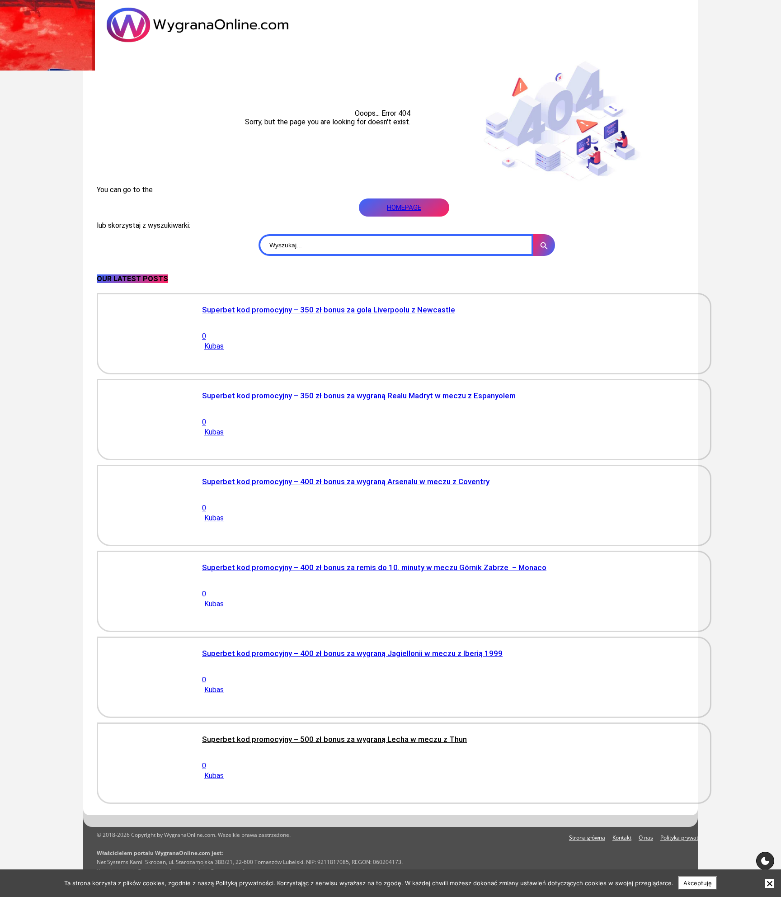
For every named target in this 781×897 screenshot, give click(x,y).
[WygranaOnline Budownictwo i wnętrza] (214, 25)
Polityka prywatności (685, 837)
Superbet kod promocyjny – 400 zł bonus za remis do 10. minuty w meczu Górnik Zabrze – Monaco (374, 567)
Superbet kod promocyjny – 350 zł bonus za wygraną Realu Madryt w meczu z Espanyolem (359, 395)
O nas (646, 837)
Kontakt (621, 837)
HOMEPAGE (404, 207)
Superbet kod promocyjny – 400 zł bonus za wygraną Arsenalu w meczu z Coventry (345, 481)
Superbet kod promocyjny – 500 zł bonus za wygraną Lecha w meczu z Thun (334, 739)
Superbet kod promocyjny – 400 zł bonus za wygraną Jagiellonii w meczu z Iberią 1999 (352, 653)
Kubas (214, 346)
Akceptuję (697, 883)
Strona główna (587, 837)
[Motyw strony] (765, 861)
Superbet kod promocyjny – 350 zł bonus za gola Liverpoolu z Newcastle (328, 309)
